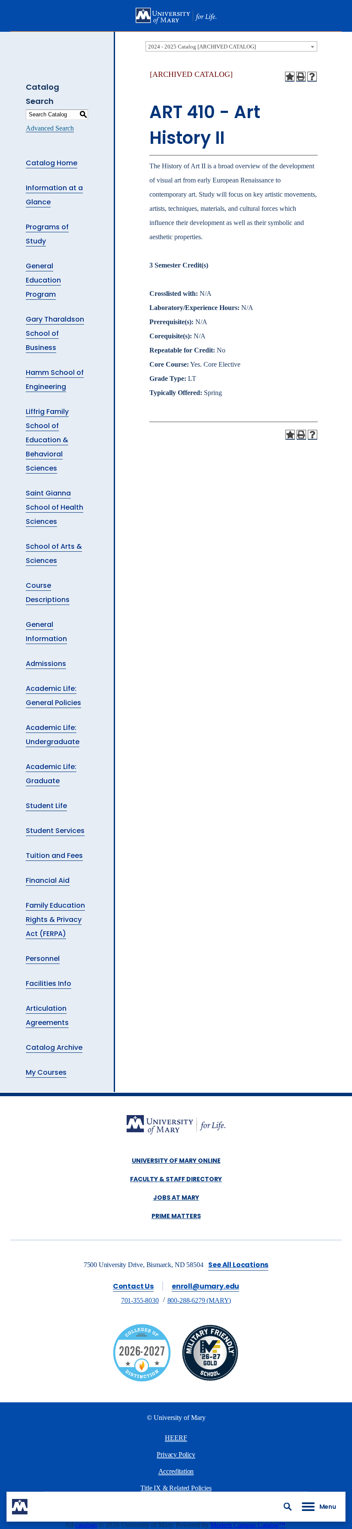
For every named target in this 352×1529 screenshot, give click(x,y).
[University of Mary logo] (176, 16)
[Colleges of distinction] (142, 1379)
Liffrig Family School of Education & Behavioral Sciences (47, 440)
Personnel (43, 959)
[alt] (176, 1125)
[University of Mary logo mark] (19, 1506)
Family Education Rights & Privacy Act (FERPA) (55, 919)
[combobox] (231, 46)
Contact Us (133, 1286)
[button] (287, 1506)
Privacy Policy (176, 1454)
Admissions (46, 664)
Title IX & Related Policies (175, 1488)
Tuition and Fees (54, 855)
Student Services (55, 831)
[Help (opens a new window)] (312, 76)
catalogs (86, 1525)
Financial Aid (48, 880)
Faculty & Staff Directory (176, 1179)
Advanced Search (50, 128)
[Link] (210, 1379)
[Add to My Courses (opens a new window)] (289, 76)
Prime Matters (176, 1216)
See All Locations (238, 1265)
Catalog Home (51, 163)
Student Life (46, 806)
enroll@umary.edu (205, 1286)
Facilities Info (48, 983)
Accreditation (176, 1471)
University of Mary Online (176, 1160)
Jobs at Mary (176, 1197)
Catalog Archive (54, 1047)
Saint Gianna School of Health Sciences (54, 507)
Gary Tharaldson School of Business (55, 333)
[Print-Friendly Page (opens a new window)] (301, 76)
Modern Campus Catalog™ (247, 1525)
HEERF (176, 1437)
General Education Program (43, 280)
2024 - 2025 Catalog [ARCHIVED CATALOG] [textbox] (202, 46)
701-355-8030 (140, 1300)
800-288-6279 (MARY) (199, 1300)
